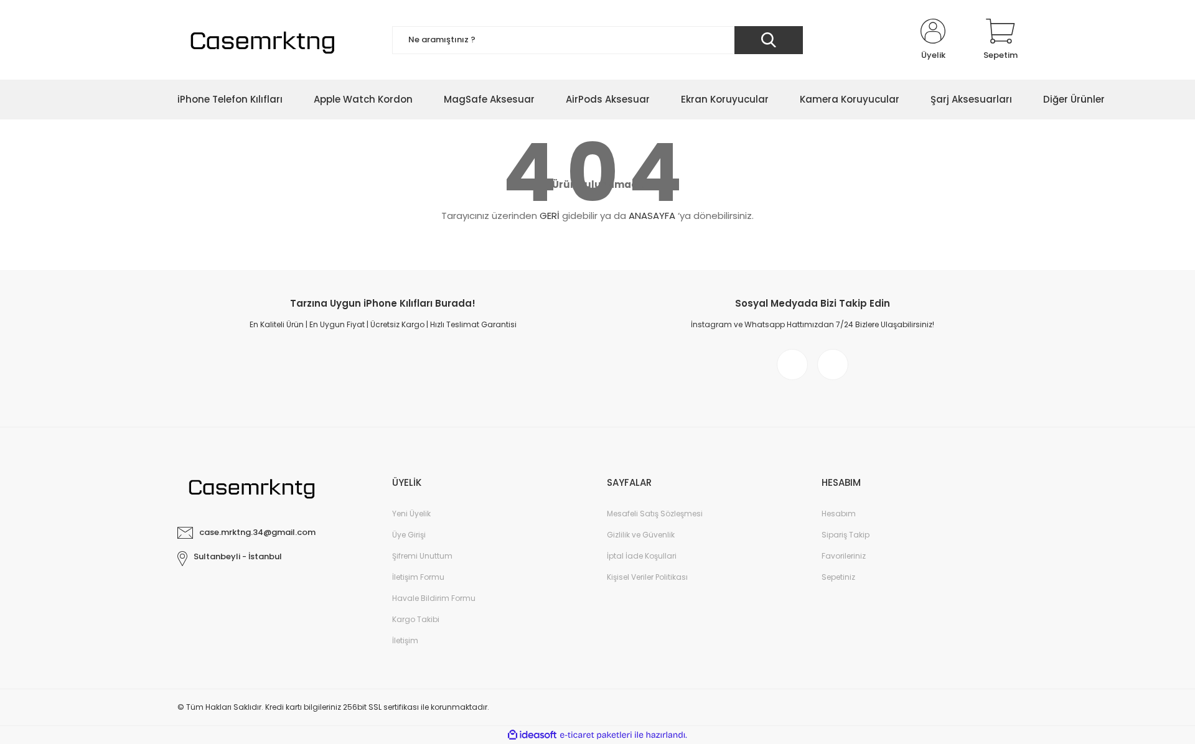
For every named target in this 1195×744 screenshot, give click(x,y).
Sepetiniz (838, 577)
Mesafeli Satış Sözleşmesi (655, 513)
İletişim (405, 640)
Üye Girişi (409, 534)
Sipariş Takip (845, 534)
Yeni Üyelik (411, 513)
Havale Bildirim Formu (434, 598)
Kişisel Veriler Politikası (647, 577)
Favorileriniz (844, 556)
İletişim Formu (418, 577)
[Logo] (260, 40)
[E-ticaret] (596, 735)
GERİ (550, 215)
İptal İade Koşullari (642, 556)
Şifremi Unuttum (422, 556)
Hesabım (839, 513)
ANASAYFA (652, 215)
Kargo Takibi (415, 619)
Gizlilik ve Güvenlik (641, 534)
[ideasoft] (532, 735)
